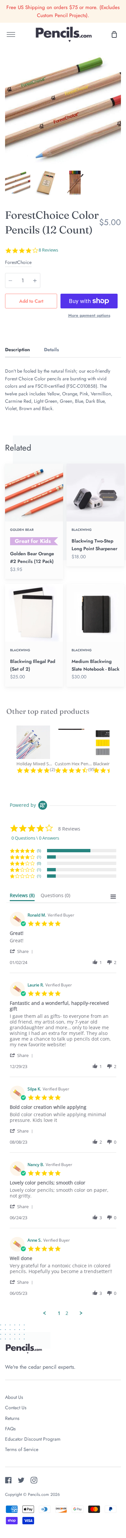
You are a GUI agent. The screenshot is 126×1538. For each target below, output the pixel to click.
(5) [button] (39, 850)
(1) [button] (39, 856)
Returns (12, 1418)
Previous (7, 125)
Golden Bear (22, 529)
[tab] (17, 182)
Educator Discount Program (32, 1439)
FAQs (10, 1428)
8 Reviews (48, 250)
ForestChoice (18, 262)
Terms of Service (21, 1449)
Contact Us (16, 1407)
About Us (14, 1397)
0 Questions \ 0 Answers (35, 838)
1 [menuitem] (59, 1313)
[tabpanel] (63, 109)
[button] (22, 951)
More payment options (89, 315)
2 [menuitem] (67, 1313)
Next (119, 125)
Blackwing (82, 529)
